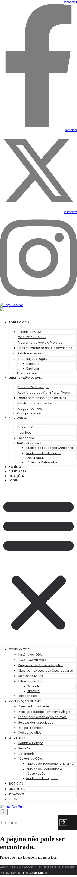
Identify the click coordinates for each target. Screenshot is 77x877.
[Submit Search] (63, 822)
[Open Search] (4, 812)
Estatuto (33, 364)
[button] (38, 564)
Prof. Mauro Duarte (35, 873)
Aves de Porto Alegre (33, 387)
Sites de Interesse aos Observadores (45, 348)
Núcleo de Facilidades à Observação (43, 455)
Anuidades (17, 471)
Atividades (18, 418)
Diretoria (32, 368)
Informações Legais (32, 359)
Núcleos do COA (29, 443)
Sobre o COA (19, 322)
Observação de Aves (26, 378)
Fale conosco (27, 373)
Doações (16, 476)
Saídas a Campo (30, 427)
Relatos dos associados (35, 403)
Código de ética (29, 413)
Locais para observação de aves (42, 398)
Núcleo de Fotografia (41, 462)
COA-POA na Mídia (32, 337)
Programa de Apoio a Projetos (40, 342)
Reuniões (24, 432)
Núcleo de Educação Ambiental (49, 448)
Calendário (26, 438)
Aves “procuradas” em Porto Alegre (44, 392)
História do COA (29, 332)
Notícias (16, 467)
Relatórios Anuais (30, 353)
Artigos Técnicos (30, 408)
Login (13, 480)
